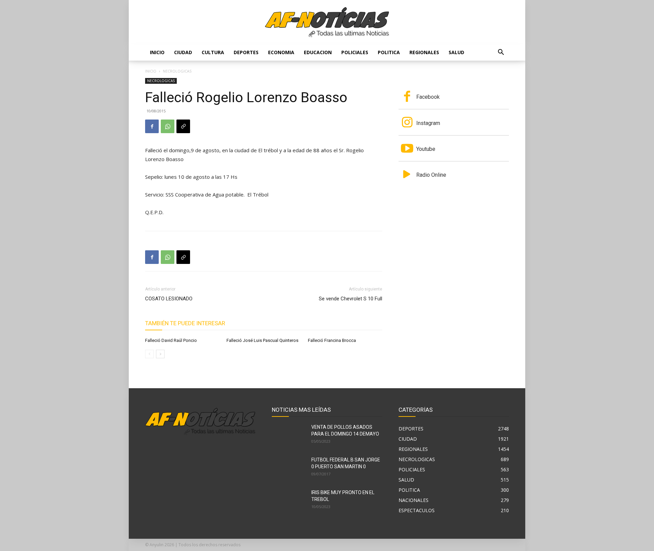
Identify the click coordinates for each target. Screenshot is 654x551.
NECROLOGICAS (161, 80)
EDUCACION (318, 52)
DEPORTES (246, 52)
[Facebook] (152, 126)
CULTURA (213, 52)
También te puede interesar (185, 323)
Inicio (157, 52)
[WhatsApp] (167, 126)
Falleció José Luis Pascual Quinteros (262, 340)
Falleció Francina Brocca (332, 340)
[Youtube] (407, 149)
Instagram (428, 123)
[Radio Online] (407, 175)
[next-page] (160, 354)
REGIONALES (424, 52)
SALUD (456, 52)
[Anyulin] (327, 22)
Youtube (425, 149)
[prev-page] (149, 354)
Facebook (428, 97)
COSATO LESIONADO (168, 299)
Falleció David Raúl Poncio (171, 340)
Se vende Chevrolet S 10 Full (350, 299)
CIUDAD (183, 52)
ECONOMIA (281, 52)
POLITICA (389, 52)
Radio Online (431, 175)
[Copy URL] (183, 126)
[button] (501, 53)
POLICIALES (354, 52)
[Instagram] (407, 122)
